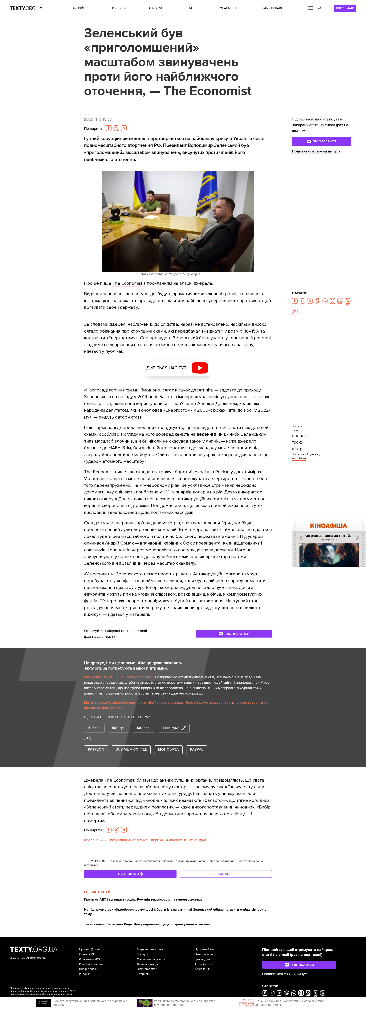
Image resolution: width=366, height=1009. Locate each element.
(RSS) (91, 954)
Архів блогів (203, 964)
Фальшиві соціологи (151, 959)
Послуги (142, 954)
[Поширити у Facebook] (109, 128)
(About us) (97, 949)
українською (36, 994)
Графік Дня (202, 959)
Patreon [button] (96, 749)
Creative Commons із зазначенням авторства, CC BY (48, 991)
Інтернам (143, 974)
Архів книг (202, 969)
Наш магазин (204, 954)
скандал (199, 840)
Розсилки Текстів (91, 964)
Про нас (84, 949)
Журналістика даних (151, 949)
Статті (83, 954)
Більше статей (97, 892)
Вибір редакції (89, 969)
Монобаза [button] (168, 749)
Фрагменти (87, 959)
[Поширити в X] (116, 128)
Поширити (93, 128)
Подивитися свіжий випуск (316, 151)
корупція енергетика (130, 840)
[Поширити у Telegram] (124, 128)
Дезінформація (147, 964)
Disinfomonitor (147, 969)
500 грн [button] (118, 728)
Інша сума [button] (171, 728)
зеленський (96, 840)
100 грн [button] (94, 728)
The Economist (127, 283)
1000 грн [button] (144, 728)
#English (85, 974)
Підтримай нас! (205, 949)
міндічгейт (177, 840)
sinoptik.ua (299, 458)
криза (158, 840)
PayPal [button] (196, 749)
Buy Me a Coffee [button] (131, 749)
